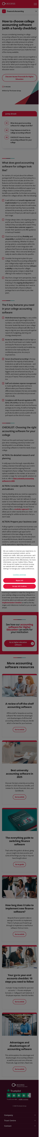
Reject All (19, 580)
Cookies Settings (19, 575)
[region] (19, 568)
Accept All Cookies (19, 586)
